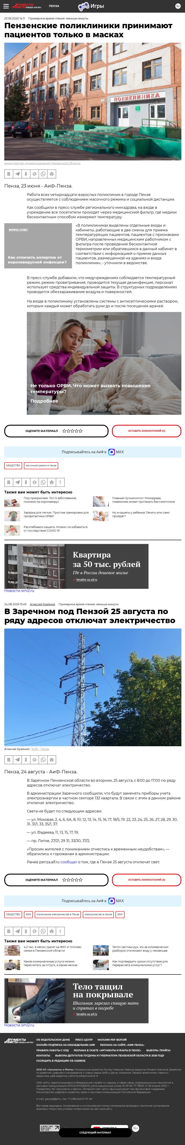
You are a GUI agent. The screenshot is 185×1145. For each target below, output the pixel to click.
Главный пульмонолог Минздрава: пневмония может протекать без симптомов (143, 499)
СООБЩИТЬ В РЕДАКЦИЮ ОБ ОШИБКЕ (61, 1060)
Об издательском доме (53, 1039)
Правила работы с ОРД (52, 1050)
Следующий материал (95, 1132)
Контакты (43, 1055)
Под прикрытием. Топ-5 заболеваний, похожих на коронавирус (50, 499)
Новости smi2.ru (19, 591)
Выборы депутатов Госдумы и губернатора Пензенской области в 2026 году (109, 1055)
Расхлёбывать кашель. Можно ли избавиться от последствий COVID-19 (56, 528)
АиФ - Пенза (40, 749)
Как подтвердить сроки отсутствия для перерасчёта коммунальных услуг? (140, 963)
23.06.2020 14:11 (14, 18)
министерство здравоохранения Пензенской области (42, 163)
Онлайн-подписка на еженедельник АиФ (65, 1045)
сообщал (68, 862)
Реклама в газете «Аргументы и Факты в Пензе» (107, 1050)
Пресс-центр (83, 1039)
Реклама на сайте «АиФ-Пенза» (122, 1045)
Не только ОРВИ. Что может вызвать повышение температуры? (90, 388)
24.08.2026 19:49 (15, 604)
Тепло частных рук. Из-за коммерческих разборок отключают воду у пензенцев (140, 948)
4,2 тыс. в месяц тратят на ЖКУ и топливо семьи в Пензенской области (52, 948)
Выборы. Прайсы (158, 1050)
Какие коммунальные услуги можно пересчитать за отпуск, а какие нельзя (50, 963)
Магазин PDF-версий (112, 1039)
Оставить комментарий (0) (146, 430)
